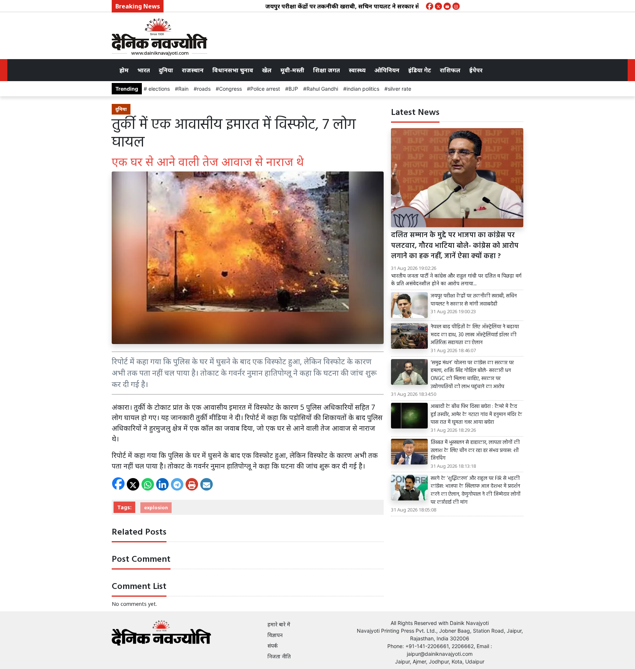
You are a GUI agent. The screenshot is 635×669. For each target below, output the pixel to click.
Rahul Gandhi (322, 89)
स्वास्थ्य (357, 70)
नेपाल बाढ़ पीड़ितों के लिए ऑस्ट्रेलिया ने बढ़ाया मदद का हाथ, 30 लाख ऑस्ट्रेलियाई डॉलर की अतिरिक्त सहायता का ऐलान (475, 335)
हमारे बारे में (279, 624)
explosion (156, 507)
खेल (267, 70)
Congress (230, 89)
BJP (293, 89)
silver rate (399, 89)
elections (158, 89)
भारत (143, 70)
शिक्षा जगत (326, 70)
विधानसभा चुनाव (232, 70)
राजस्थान (193, 70)
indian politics (363, 89)
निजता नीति (279, 656)
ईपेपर (475, 70)
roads (204, 89)
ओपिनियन (386, 70)
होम (124, 70)
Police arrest (265, 89)
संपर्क (273, 646)
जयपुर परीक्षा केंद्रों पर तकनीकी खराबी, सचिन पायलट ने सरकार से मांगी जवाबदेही (344, 6)
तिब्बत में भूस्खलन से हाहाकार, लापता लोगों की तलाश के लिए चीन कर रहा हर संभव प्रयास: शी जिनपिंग (475, 451)
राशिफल (450, 70)
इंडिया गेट (419, 70)
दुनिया (166, 70)
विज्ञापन (275, 635)
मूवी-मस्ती (292, 70)
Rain (183, 89)
